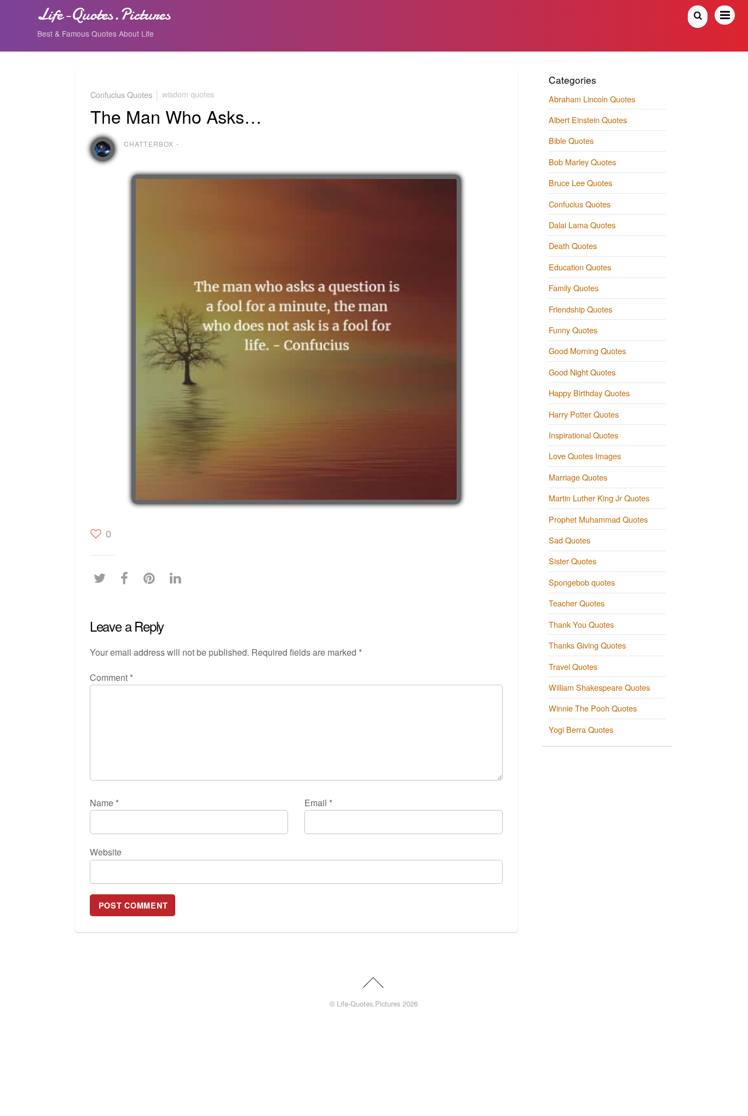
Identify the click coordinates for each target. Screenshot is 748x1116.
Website (106, 852)
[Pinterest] (151, 578)
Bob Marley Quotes (582, 161)
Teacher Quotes (577, 603)
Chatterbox (149, 143)
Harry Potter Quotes (584, 414)
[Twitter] (102, 578)
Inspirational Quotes (583, 435)
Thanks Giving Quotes (587, 645)
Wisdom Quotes (188, 94)
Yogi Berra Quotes (581, 729)
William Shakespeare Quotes (599, 687)
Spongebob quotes (582, 582)
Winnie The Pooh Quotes (593, 708)
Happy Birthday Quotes (589, 392)
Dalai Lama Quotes (582, 224)
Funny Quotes (573, 330)
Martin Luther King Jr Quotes (599, 498)
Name (104, 802)
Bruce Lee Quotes (580, 182)
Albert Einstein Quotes (588, 119)
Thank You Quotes (581, 624)
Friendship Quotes (580, 309)
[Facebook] (127, 578)
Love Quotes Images (585, 455)
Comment (111, 677)
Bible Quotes (571, 140)
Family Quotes (574, 287)
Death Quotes (573, 245)
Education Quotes (580, 267)
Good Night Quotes (582, 372)
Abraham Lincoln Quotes (592, 99)
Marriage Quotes (578, 477)
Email (318, 802)
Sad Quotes (569, 540)
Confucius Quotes (121, 94)
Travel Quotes (573, 666)
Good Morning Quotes (587, 350)
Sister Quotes (572, 560)
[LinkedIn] (178, 578)
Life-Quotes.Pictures (368, 1003)
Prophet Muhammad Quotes (598, 519)
